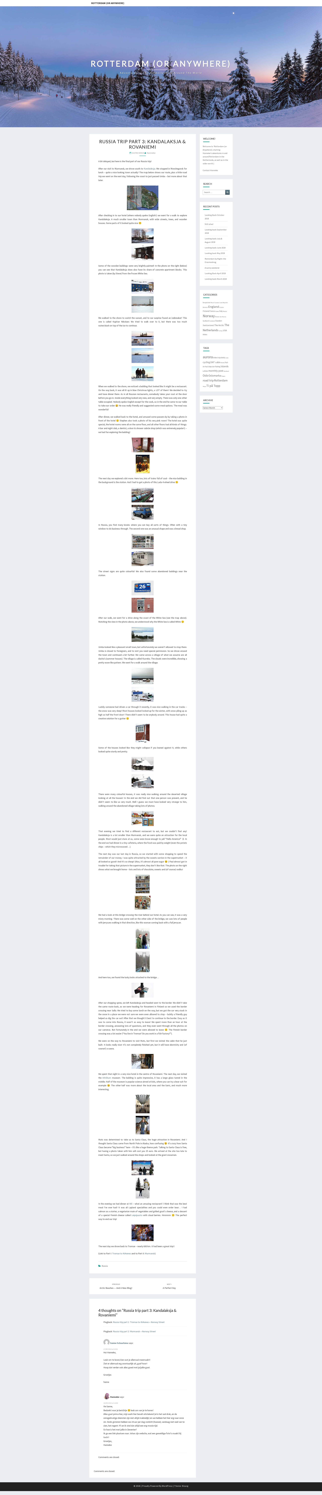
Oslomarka (215, 375)
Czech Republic (223, 302)
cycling (206, 362)
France (212, 311)
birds (223, 357)
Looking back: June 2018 (215, 247)
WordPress (167, 1486)
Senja (204, 386)
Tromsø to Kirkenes (121, 1253)
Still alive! (209, 224)
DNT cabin (215, 362)
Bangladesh (207, 302)
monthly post (215, 370)
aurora (208, 357)
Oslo (205, 375)
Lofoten (205, 371)
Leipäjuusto (136, 1215)
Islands (224, 366)
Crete (226, 358)
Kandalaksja (149, 168)
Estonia (221, 307)
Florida (223, 362)
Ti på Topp (213, 386)
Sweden (218, 321)
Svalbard (212, 321)
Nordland (226, 371)
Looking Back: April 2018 (215, 273)
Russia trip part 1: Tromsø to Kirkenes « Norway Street (139, 1322)
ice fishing (216, 366)
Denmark (205, 307)
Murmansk (150, 1253)
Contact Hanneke (210, 170)
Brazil (212, 302)
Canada (217, 302)
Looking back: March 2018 (216, 279)
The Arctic (219, 325)
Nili (130, 1203)
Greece (217, 311)
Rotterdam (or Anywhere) (107, 3)
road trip (208, 380)
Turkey (221, 331)
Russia (105, 1265)
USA (225, 330)
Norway (209, 316)
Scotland (206, 321)
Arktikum (107, 1077)
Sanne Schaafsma (119, 1343)
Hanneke (151, 153)
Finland (206, 311)
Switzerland (208, 325)
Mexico (225, 311)
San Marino (223, 317)
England (213, 307)
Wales (205, 334)
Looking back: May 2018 (215, 253)
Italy (221, 311)
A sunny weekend (212, 268)
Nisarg (185, 1486)
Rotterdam (221, 380)
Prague (223, 376)
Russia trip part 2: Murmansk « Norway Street (134, 1331)
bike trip (217, 357)
